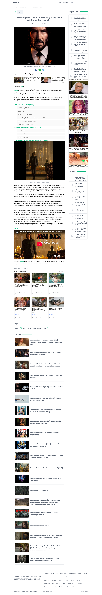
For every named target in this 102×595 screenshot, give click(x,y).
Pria (53, 583)
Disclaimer (42, 591)
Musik (66, 580)
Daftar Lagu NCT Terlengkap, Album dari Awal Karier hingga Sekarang (80, 50)
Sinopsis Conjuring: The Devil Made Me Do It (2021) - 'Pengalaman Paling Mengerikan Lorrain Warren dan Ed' (45, 548)
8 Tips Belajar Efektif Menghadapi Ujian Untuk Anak (80, 191)
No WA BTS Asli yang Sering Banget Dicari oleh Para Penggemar (80, 25)
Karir (27, 591)
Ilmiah (67, 577)
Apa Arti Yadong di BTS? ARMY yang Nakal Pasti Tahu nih (80, 44)
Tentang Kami (17, 591)
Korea (80, 577)
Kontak (23, 591)
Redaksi (32, 591)
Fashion (85, 573)
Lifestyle (42, 7)
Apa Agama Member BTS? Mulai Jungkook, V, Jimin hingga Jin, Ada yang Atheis (80, 57)
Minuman (60, 580)
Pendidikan (47, 583)
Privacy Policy (49, 591)
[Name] (87, 2)
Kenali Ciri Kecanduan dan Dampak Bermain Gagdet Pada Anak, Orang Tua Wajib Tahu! (81, 230)
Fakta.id (16, 3)
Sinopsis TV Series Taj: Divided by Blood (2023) (46, 468)
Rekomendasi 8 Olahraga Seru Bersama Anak (79, 185)
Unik (52, 587)
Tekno (63, 583)
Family (29, 7)
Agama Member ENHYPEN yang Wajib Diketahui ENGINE (81, 63)
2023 (45, 328)
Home (15, 7)
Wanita (61, 587)
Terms (36, 591)
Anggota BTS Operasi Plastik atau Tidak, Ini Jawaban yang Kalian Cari (80, 38)
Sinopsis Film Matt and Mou (39, 525)
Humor (62, 577)
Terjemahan (70, 583)
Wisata (66, 587)
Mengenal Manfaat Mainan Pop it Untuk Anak (80, 198)
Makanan (46, 580)
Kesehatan (74, 577)
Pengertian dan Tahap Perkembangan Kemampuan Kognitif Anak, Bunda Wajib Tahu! (80, 217)
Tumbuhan (79, 583)
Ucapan (46, 587)
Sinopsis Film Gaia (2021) (39, 491)
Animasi (46, 573)
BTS (57, 573)
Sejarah (58, 583)
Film (20, 12)
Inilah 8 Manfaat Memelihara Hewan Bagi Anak (80, 204)
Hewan (57, 577)
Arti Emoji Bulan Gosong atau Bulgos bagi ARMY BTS (80, 76)
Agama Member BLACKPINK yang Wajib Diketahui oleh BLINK (80, 69)
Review (16, 90)
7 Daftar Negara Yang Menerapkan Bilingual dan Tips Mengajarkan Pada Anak (81, 223)
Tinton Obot (34, 24)
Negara (72, 580)
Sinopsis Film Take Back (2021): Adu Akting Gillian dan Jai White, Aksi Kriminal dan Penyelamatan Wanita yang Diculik (45, 502)
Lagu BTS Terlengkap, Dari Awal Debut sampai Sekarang (80, 31)
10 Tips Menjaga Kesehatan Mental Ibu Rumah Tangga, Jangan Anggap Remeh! (80, 178)
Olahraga (78, 580)
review (22, 261)
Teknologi (35, 7)
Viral (56, 587)
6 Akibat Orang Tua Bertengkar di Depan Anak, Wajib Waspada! (80, 236)
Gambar (51, 577)
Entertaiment (72, 573)
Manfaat (53, 580)
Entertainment (22, 7)
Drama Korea (63, 573)
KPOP (85, 577)
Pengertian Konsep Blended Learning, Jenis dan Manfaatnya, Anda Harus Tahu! (80, 210)
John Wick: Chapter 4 (34, 328)
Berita (52, 573)
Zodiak (72, 587)
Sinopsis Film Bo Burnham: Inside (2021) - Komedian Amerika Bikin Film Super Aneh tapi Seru (46, 342)
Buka (21, 86)
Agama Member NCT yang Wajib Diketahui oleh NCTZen (80, 18)
